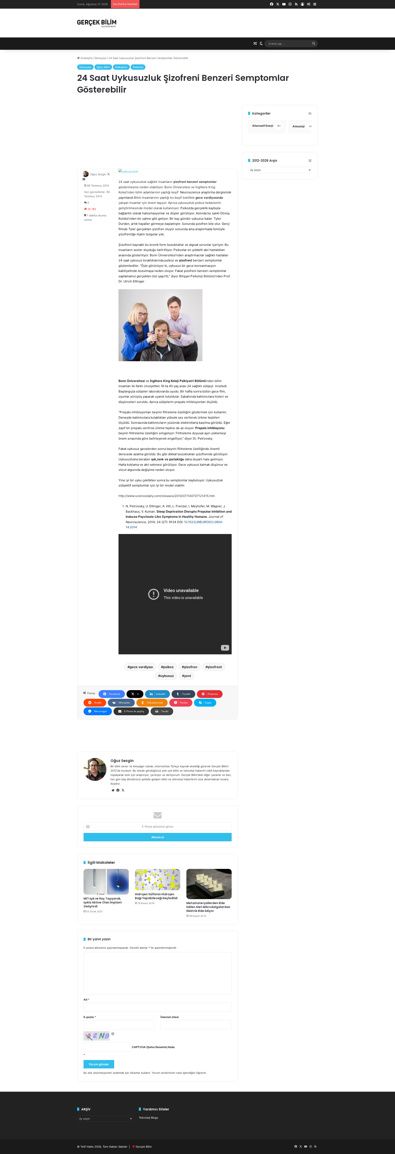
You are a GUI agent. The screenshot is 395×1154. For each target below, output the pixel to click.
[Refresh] (113, 1033)
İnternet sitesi (169, 1017)
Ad (86, 999)
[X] (122, 790)
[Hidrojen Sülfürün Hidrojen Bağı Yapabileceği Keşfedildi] (157, 879)
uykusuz (167, 676)
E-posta (90, 1017)
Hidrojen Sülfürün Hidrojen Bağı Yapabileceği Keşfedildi (156, 896)
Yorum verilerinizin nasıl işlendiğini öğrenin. (179, 1072)
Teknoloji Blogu (148, 1117)
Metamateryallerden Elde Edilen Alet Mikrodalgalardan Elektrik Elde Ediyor (208, 907)
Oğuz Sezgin (98, 174)
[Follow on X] (108, 174)
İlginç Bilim (103, 67)
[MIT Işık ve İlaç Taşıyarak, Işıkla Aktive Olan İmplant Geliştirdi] (106, 881)
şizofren (190, 667)
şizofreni (215, 667)
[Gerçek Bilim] (96, 23)
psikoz (168, 667)
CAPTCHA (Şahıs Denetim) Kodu (153, 1047)
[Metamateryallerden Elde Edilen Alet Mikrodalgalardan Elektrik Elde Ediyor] (209, 884)
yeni (187, 676)
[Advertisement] (157, 134)
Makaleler (121, 67)
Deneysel (100, 58)
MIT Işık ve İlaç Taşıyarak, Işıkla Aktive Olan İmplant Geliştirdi (103, 902)
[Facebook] (117, 790)
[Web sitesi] (112, 790)
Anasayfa (86, 58)
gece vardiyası (141, 667)
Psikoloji (138, 67)
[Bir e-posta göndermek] (83, 179)
